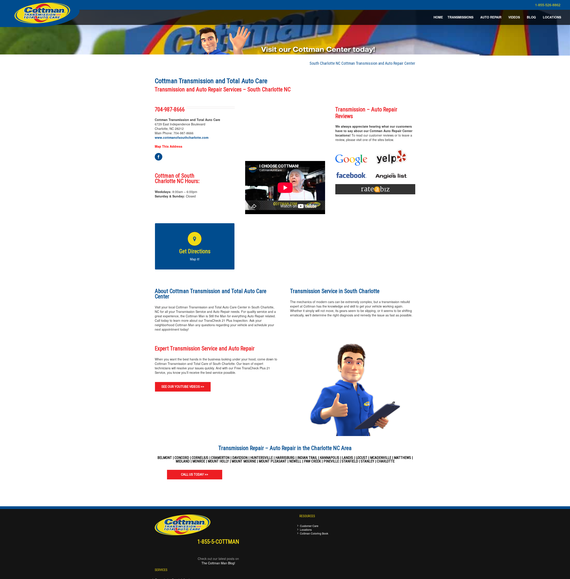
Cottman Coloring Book (314, 533)
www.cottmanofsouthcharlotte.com (181, 137)
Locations (306, 529)
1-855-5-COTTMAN (218, 542)
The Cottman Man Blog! (218, 563)
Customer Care (309, 525)
